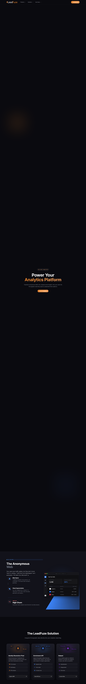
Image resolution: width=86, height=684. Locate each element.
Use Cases (37, 2)
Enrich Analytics (43, 291)
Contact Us (75, 2)
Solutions (30, 2)
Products (22, 2)
